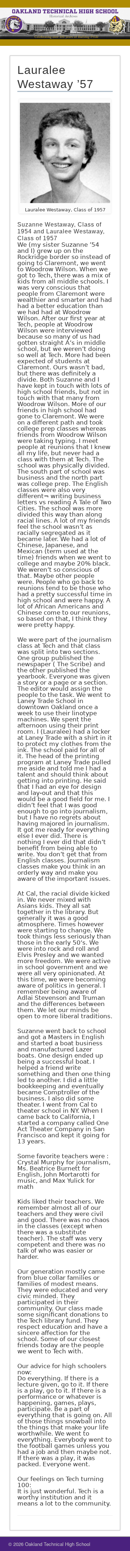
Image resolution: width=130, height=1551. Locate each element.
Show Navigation (105, 39)
